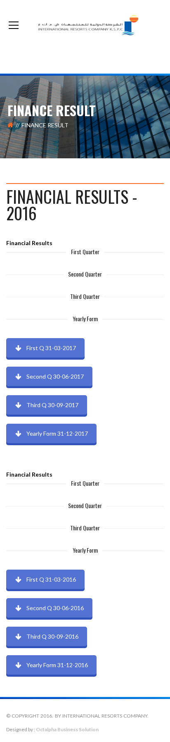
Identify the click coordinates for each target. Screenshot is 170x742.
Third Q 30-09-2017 (52, 404)
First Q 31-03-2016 (51, 579)
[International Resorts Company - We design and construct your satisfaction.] (85, 25)
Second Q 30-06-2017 (55, 376)
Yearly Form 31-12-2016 (57, 664)
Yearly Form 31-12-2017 (57, 433)
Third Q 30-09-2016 (52, 636)
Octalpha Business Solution (67, 729)
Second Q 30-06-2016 (55, 607)
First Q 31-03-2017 (51, 347)
